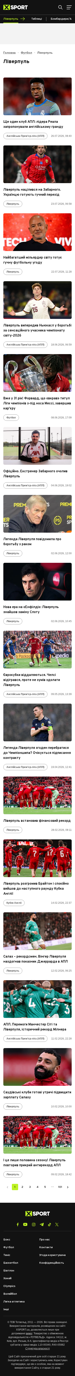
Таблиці (36, 19)
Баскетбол (10, 1263)
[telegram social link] (42, 1224)
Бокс (6, 1239)
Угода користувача (52, 1255)
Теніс (6, 1255)
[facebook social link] (18, 1224)
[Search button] (60, 7)
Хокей (7, 1278)
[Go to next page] (68, 1187)
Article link (37, 96)
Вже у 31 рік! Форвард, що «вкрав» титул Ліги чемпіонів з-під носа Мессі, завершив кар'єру (37, 403)
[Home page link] (17, 7)
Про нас (44, 1239)
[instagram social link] (33, 1224)
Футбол (26, 52)
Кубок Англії (13, 902)
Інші (6, 1309)
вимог (29, 1333)
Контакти (46, 1247)
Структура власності (37, 1348)
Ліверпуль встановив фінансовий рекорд (37, 821)
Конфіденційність (51, 1263)
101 (60, 1187)
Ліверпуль (12, 203)
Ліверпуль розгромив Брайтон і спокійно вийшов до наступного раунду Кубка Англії (36, 889)
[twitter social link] (57, 1224)
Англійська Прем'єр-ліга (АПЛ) (25, 136)
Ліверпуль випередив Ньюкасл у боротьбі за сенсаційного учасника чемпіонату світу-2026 (37, 331)
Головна (9, 52)
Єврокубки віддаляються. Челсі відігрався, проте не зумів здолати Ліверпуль (31, 680)
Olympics (9, 1286)
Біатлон (8, 1270)
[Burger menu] (69, 7)
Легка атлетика (14, 1302)
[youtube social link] (25, 1224)
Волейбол (10, 1294)
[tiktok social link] (49, 1224)
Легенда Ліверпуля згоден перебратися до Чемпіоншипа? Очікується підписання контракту (37, 753)
